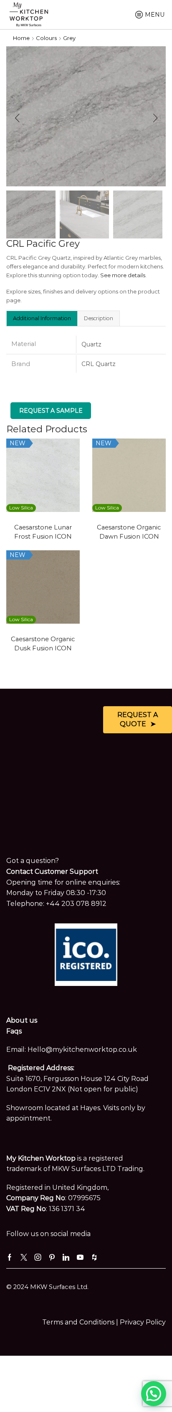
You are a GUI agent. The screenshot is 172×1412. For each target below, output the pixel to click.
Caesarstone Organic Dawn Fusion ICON (129, 532)
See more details (122, 275)
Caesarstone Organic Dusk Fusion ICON (43, 643)
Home (21, 38)
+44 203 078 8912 (76, 904)
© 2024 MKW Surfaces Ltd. (47, 1287)
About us (21, 1020)
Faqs (14, 1031)
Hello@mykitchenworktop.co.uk (82, 1049)
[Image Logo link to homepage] (28, 14)
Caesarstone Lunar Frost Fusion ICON (43, 532)
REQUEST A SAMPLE (51, 410)
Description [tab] (98, 318)
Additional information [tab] (42, 318)
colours (46, 38)
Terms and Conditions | (81, 1322)
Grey (69, 38)
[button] (17, 118)
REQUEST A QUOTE (137, 719)
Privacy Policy (143, 1322)
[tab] (41, 318)
